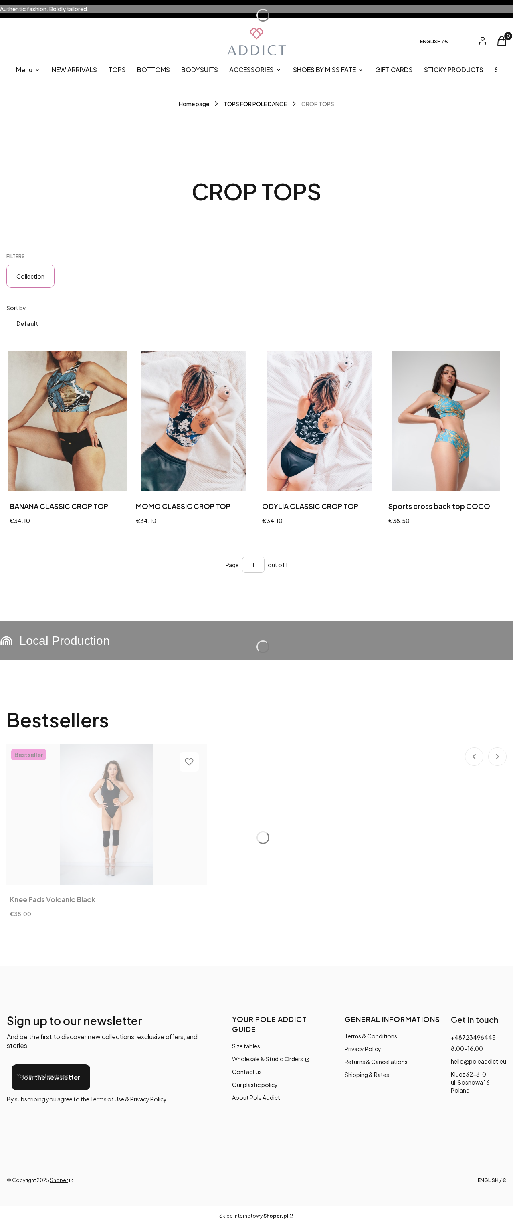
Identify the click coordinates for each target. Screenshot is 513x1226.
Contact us (247, 1071)
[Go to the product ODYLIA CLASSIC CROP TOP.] (319, 421)
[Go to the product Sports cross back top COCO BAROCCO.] (446, 421)
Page (232, 564)
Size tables (246, 1046)
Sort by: (17, 307)
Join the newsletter (51, 1077)
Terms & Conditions (371, 1036)
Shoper (59, 1180)
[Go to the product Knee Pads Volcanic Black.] (106, 814)
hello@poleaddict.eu (478, 1061)
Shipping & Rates (367, 1074)
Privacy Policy (363, 1048)
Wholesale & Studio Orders (268, 1058)
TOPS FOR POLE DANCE (255, 103)
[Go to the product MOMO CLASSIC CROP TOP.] (193, 421)
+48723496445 (473, 1037)
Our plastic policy (255, 1084)
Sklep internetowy (253, 1216)
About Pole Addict (256, 1097)
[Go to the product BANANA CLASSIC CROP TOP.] (67, 421)
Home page (194, 103)
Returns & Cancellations (376, 1061)
